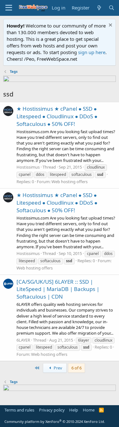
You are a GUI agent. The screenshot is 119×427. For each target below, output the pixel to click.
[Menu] (8, 8)
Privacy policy (52, 410)
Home (89, 410)
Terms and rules (19, 410)
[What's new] (99, 8)
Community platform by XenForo (54, 421)
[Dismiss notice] (109, 25)
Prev (57, 368)
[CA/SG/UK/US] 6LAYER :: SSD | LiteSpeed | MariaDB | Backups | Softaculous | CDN (58, 289)
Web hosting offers (69, 181)
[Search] (111, 8)
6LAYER (23, 340)
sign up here (91, 52)
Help (73, 410)
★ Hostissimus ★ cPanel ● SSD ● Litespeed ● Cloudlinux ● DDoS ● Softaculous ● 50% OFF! (57, 116)
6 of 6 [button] (76, 368)
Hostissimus (28, 167)
